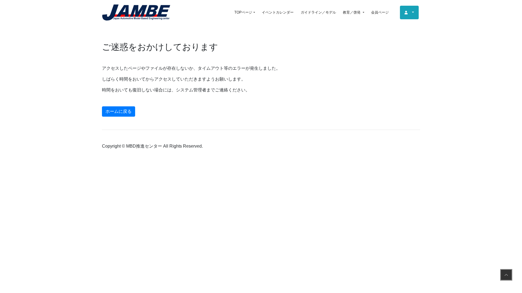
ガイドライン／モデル (318, 12)
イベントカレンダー (278, 12)
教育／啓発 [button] (352, 12)
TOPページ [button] (243, 12)
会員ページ (380, 12)
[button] (409, 12)
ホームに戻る (118, 111)
